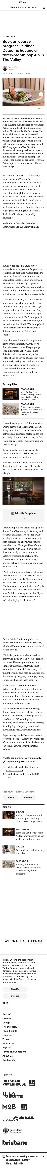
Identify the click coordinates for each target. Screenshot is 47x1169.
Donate (15, 996)
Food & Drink (10, 1031)
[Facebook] (4, 1003)
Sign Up (15, 989)
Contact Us (9, 1060)
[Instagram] (8, 1003)
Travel (6, 1039)
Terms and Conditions (14, 1051)
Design (6, 1022)
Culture (7, 1018)
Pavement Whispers (24, 792)
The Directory (10, 1026)
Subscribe (18, 1163)
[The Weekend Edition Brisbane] (23, 8)
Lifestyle (7, 1035)
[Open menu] (43, 7)
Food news (8, 792)
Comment (28, 797)
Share (11, 797)
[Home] (23, 2)
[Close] (43, 1156)
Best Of (7, 1014)
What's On (8, 1043)
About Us (8, 1056)
